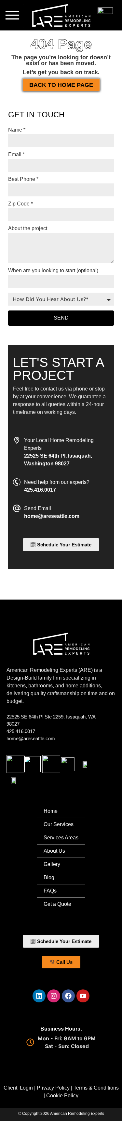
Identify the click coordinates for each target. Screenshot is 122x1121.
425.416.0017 (21, 731)
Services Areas (61, 837)
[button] (12, 16)
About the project (27, 228)
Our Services (59, 824)
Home (51, 811)
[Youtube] (82, 995)
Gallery (52, 864)
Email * (16, 154)
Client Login (18, 1088)
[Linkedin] (39, 995)
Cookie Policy (62, 1095)
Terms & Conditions (96, 1088)
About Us (54, 851)
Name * (16, 130)
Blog (49, 877)
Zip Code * (20, 203)
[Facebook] (68, 995)
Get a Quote (57, 904)
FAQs (50, 890)
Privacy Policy (53, 1088)
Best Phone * (23, 179)
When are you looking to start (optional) (53, 270)
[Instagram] (53, 995)
